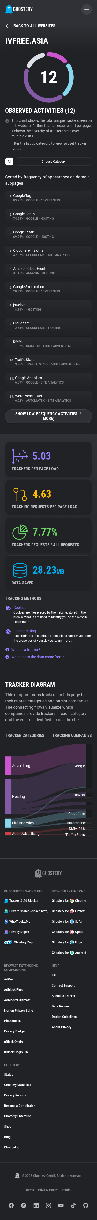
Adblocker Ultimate (17, 1000)
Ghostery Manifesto (18, 1085)
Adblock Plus (13, 990)
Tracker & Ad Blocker (23, 901)
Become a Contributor (19, 1106)
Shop (7, 1126)
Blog (7, 1137)
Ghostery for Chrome (69, 901)
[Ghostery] (19, 9)
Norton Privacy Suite (18, 1010)
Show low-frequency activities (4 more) (48, 416)
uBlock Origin (13, 1042)
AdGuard (10, 979)
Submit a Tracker (63, 996)
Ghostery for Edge (67, 942)
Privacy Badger (14, 1031)
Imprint (67, 1190)
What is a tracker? (25, 650)
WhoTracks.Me (19, 921)
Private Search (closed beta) (27, 911)
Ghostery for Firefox (68, 911)
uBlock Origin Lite (16, 1052)
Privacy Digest (19, 932)
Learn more (21, 622)
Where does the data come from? (37, 657)
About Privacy (61, 1027)
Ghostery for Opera (67, 932)
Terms (30, 1190)
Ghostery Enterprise (17, 1116)
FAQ (54, 975)
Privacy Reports (15, 1095)
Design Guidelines (64, 1017)
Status (8, 1074)
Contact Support (63, 985)
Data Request (61, 1006)
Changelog (11, 1147)
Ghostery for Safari (67, 921)
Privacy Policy (48, 1190)
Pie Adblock (12, 1021)
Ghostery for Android (69, 953)
